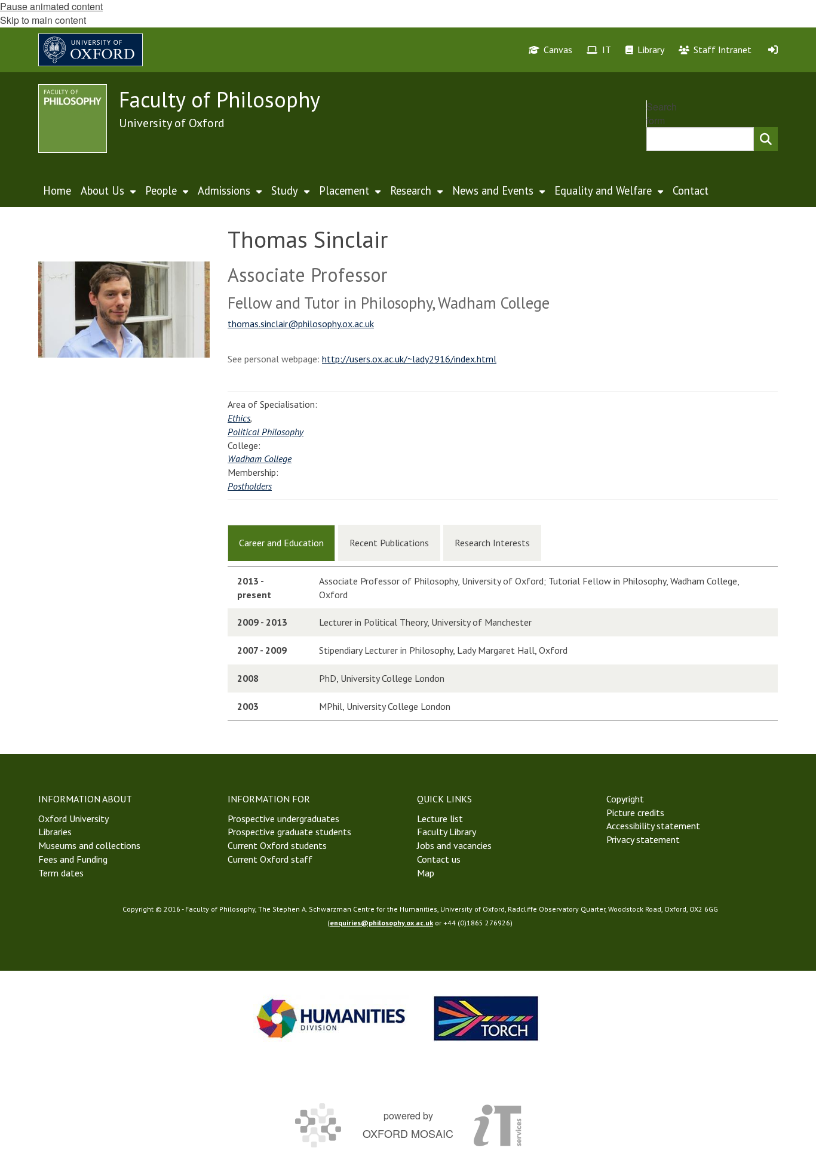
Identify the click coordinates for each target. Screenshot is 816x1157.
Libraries (55, 832)
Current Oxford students (277, 845)
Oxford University (73, 818)
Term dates (61, 873)
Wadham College (260, 458)
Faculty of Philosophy (219, 99)
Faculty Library (446, 832)
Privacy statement (643, 839)
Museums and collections (89, 845)
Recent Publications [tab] (389, 543)
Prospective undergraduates (283, 818)
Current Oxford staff (270, 859)
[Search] (766, 139)
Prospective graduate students (289, 832)
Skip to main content (43, 20)
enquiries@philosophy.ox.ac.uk (381, 922)
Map (425, 873)
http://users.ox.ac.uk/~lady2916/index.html (409, 359)
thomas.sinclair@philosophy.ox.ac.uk (301, 324)
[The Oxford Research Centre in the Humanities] (486, 1018)
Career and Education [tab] (281, 543)
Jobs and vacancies (454, 845)
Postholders (250, 486)
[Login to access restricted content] (773, 49)
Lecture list (440, 818)
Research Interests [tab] (492, 543)
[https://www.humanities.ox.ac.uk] (331, 1018)
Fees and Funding (73, 859)
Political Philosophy (265, 432)
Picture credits (635, 812)
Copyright (625, 799)
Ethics (239, 418)
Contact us (439, 859)
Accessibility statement (653, 826)
